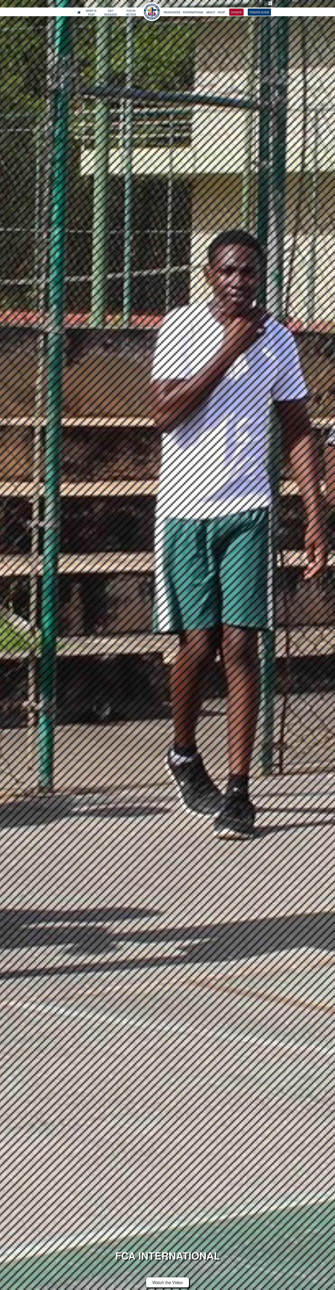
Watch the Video (167, 1282)
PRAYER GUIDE (259, 12)
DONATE (236, 12)
